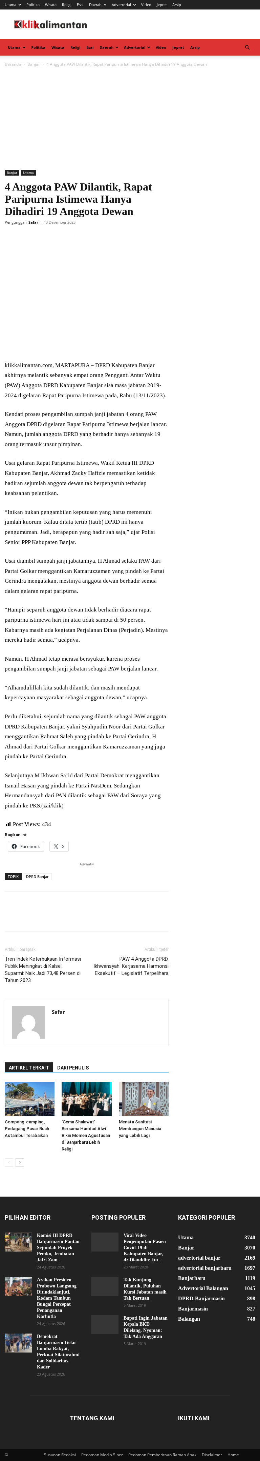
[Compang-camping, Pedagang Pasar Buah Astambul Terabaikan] (30, 1099)
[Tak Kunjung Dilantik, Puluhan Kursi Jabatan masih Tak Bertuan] (104, 1286)
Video (146, 4)
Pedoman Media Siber (102, 1455)
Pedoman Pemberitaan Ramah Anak (162, 1455)
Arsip (176, 4)
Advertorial (121, 4)
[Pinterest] (42, 237)
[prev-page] (9, 1162)
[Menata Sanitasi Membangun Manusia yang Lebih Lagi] (144, 1099)
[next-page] (20, 1162)
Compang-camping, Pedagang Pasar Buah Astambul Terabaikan (27, 1128)
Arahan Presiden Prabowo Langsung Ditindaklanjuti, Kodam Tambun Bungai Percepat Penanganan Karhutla (57, 1298)
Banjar (33, 64)
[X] (27, 237)
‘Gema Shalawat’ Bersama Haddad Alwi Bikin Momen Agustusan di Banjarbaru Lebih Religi (86, 1135)
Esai (80, 4)
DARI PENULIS (73, 1067)
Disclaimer (212, 1455)
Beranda (13, 64)
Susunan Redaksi (60, 1455)
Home (233, 1455)
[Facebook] (11, 237)
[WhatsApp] (58, 237)
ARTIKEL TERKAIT (29, 1067)
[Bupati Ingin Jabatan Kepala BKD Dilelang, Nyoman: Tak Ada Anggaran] (104, 1324)
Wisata (51, 4)
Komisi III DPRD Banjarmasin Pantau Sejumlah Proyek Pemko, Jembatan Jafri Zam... (58, 1247)
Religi (66, 4)
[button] (247, 47)
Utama (10, 4)
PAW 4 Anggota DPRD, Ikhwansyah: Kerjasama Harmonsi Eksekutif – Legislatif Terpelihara (131, 966)
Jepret (162, 4)
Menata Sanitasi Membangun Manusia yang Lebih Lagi (140, 1128)
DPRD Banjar (37, 876)
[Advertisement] (130, 119)
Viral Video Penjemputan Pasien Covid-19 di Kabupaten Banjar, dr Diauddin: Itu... (145, 1247)
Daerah (95, 4)
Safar (33, 222)
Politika (33, 4)
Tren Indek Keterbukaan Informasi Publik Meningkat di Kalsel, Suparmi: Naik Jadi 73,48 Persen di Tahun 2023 (43, 969)
